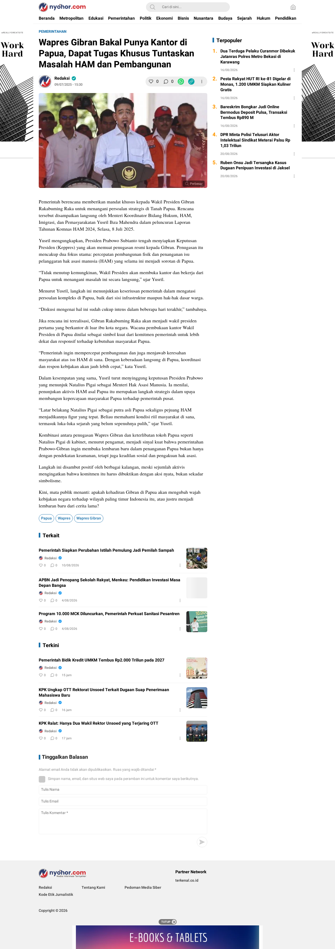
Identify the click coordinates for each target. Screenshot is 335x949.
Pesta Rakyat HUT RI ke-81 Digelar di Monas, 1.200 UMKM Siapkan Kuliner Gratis (255, 84)
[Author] (45, 81)
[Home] (293, 7)
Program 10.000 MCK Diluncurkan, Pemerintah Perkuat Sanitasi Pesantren (109, 614)
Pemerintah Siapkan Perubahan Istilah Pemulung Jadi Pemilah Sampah (106, 550)
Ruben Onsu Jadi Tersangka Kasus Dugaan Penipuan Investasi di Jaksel (255, 165)
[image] (196, 558)
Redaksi (62, 78)
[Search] (152, 7)
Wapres (64, 518)
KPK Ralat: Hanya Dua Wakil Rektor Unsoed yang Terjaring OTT (98, 723)
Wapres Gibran (88, 518)
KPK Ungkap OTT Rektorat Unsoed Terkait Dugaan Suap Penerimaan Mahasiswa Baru (104, 692)
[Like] (151, 81)
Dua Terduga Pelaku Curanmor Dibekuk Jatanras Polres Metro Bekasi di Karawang (257, 56)
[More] (202, 81)
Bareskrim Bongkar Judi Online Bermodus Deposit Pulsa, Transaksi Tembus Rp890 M (253, 112)
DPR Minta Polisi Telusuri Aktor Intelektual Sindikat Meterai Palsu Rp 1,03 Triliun (255, 140)
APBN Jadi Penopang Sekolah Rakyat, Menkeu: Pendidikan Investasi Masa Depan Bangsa (109, 582)
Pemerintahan (52, 31)
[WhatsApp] (181, 81)
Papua (46, 518)
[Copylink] (191, 81)
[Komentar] (166, 81)
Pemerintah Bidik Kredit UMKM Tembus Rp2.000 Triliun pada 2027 (101, 660)
